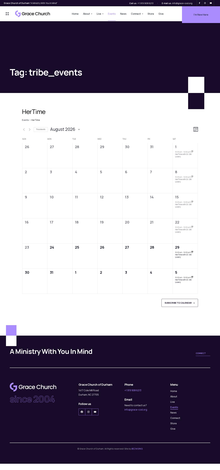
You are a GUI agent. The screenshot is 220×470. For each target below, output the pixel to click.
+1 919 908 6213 (145, 3)
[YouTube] (211, 3)
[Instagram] (205, 3)
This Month (40, 129)
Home (75, 13)
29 (177, 247)
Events (112, 13)
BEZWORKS (137, 448)
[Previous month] (24, 129)
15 (177, 196)
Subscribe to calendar (178, 302)
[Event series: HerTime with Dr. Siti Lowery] (192, 152)
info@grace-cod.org (182, 3)
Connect (136, 13)
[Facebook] (199, 3)
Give (161, 13)
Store (151, 13)
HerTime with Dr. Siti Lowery (183, 155)
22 (177, 222)
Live (99, 13)
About (86, 13)
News (123, 13)
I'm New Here (201, 14)
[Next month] (29, 129)
